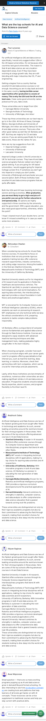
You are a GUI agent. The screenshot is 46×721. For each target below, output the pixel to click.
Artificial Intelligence (22, 19)
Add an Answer (12, 36)
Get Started (39, 8)
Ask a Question (29, 713)
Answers (34, 13)
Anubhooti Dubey (15, 415)
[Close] (44, 3)
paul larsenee (14, 48)
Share (41, 36)
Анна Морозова (15, 674)
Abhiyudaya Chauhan (16, 244)
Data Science (7, 19)
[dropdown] (43, 227)
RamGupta (13, 31)
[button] (23, 3)
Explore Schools (11, 13)
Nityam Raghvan (14, 549)
